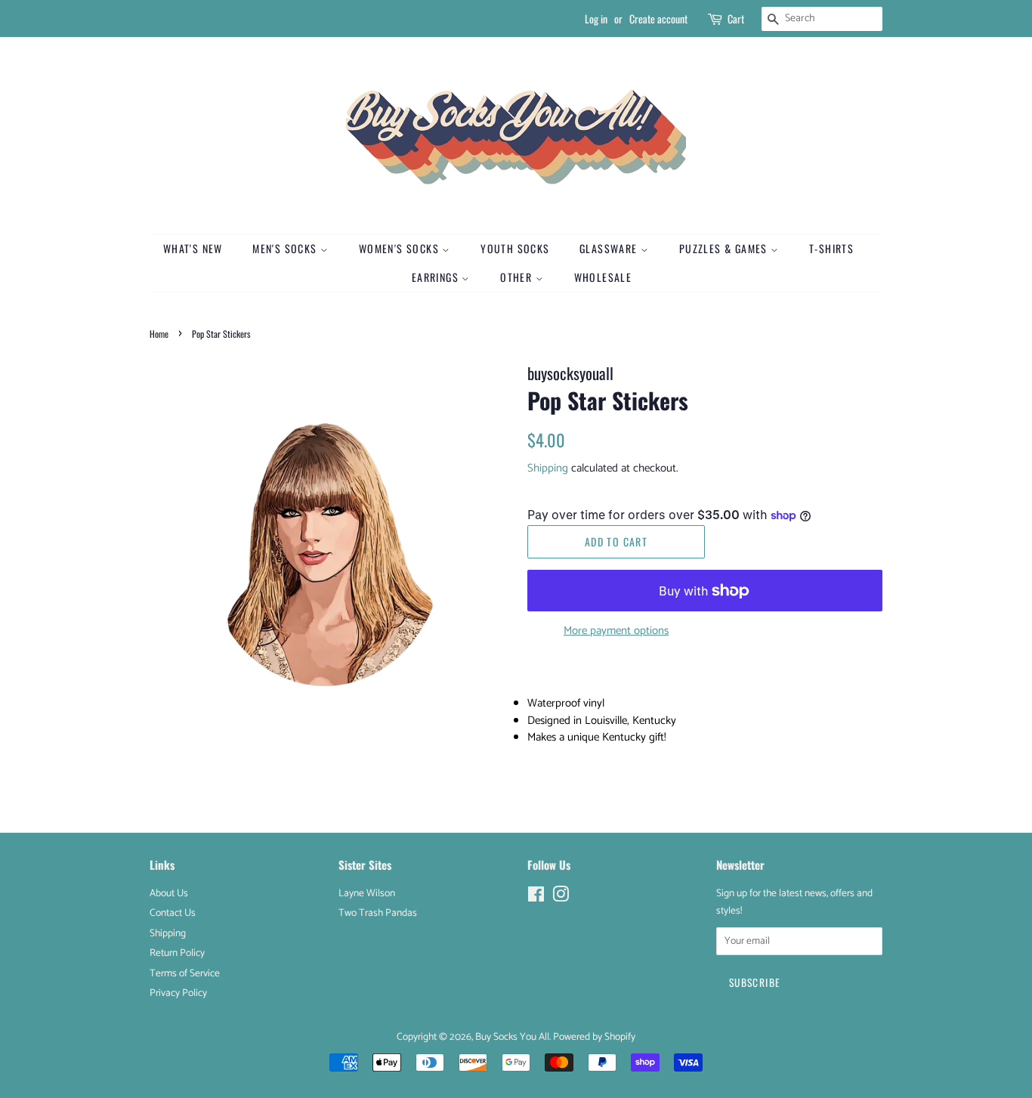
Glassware (610, 248)
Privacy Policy (178, 993)
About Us (169, 893)
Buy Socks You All (512, 1036)
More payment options (616, 630)
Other (517, 277)
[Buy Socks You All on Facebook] (536, 897)
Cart (736, 18)
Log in (596, 18)
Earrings (437, 277)
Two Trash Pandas (377, 913)
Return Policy (177, 953)
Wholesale (603, 277)
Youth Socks (514, 248)
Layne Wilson (366, 893)
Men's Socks (286, 248)
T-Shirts (831, 248)
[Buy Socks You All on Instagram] (560, 897)
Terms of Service (185, 973)
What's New (193, 248)
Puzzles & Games (725, 248)
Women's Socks (401, 248)
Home (159, 333)
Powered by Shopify (594, 1036)
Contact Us (173, 913)
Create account (658, 18)
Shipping (547, 468)
